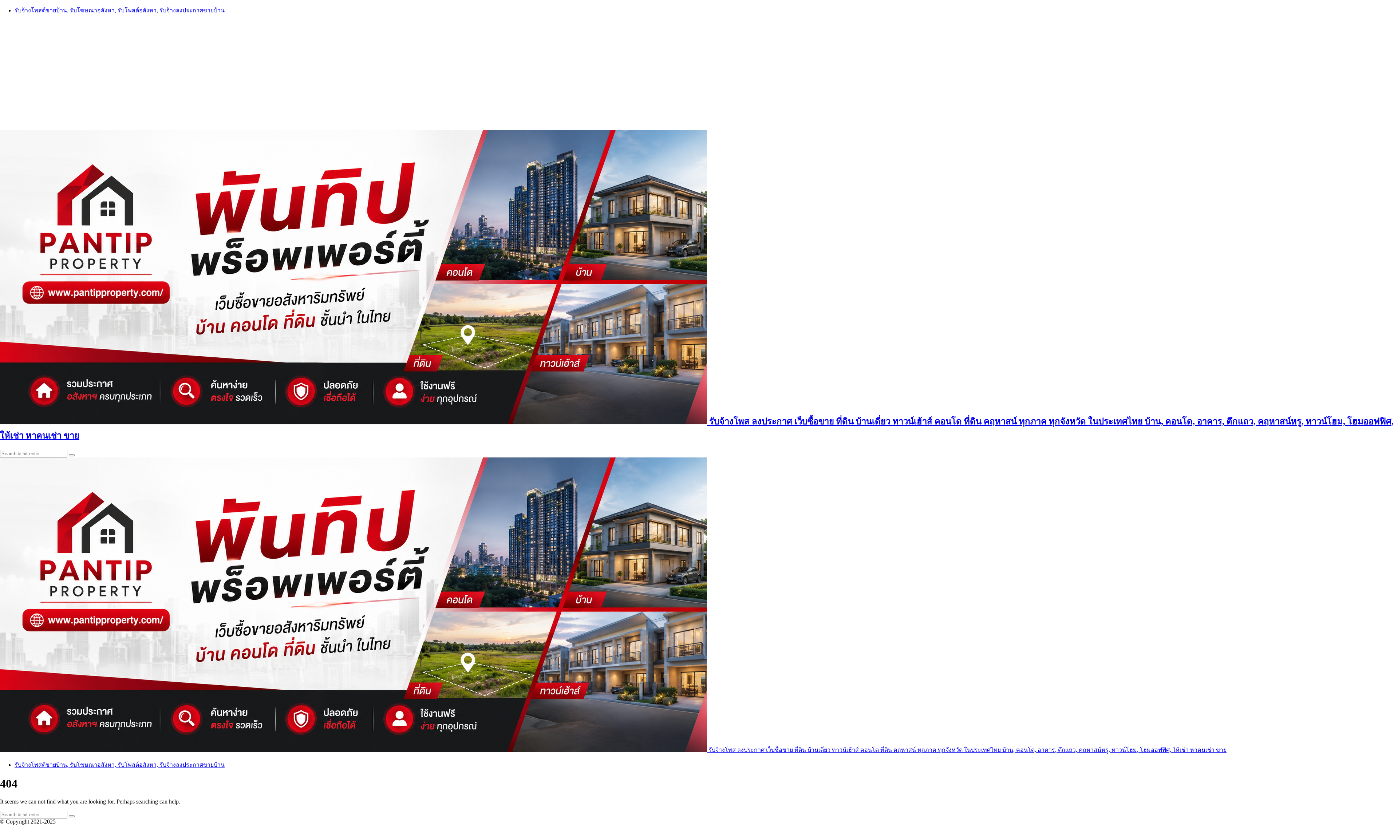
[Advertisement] (699, 72)
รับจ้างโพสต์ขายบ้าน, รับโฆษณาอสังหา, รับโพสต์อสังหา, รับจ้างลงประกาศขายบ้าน (120, 10)
